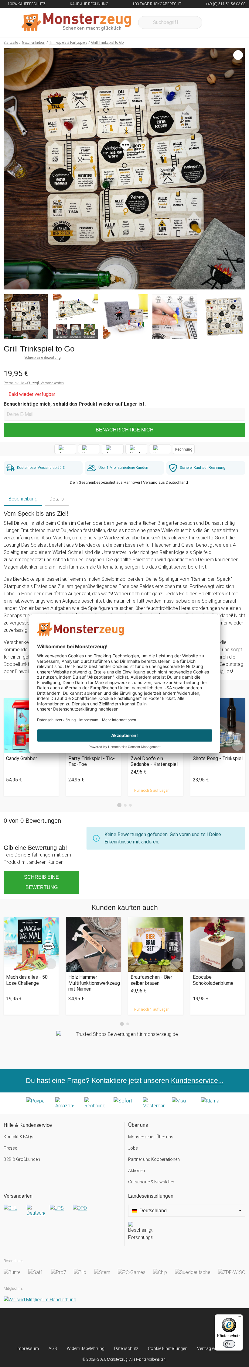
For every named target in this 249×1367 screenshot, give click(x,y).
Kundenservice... (197, 1081)
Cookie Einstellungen (167, 1348)
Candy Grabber (21, 758)
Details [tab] (56, 499)
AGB (53, 1348)
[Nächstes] (239, 169)
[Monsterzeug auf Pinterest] (135, 1326)
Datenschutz (126, 1348)
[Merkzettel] (215, 22)
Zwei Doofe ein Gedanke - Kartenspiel (154, 761)
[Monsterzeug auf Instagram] (91, 1326)
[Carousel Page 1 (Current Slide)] (119, 805)
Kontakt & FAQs (18, 1136)
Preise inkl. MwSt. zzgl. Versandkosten (34, 383)
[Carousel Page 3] (130, 805)
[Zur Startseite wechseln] (76, 22)
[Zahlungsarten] (124, 1103)
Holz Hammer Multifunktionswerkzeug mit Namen (93, 983)
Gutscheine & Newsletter (151, 1181)
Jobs (133, 1148)
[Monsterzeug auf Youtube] (158, 1326)
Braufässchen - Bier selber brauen (151, 980)
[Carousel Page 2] (125, 805)
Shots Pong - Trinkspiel (218, 758)
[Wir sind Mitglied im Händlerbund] (40, 1300)
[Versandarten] (62, 1213)
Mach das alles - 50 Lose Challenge (27, 980)
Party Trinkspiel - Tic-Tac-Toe (91, 761)
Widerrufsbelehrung (85, 1348)
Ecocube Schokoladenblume (213, 980)
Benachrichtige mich (125, 429)
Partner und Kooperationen (154, 1159)
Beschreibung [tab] (23, 499)
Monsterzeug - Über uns (150, 1136)
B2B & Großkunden (22, 1159)
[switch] (229, 1344)
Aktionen (136, 1170)
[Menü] (239, 1318)
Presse (10, 1148)
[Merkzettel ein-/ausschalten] (237, 281)
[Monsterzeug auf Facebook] (113, 1326)
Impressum (28, 1348)
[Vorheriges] (10, 169)
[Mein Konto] (232, 22)
